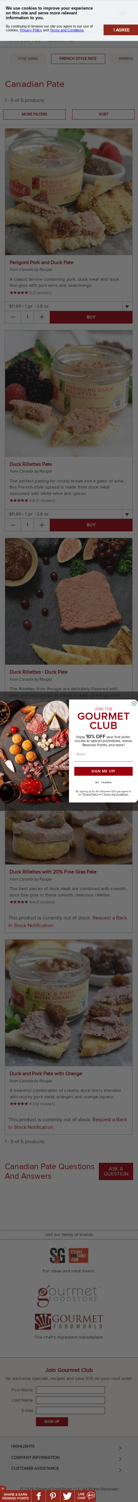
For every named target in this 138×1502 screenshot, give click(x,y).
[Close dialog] (134, 703)
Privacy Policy (90, 794)
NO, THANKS (103, 782)
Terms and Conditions (116, 794)
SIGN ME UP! (103, 771)
